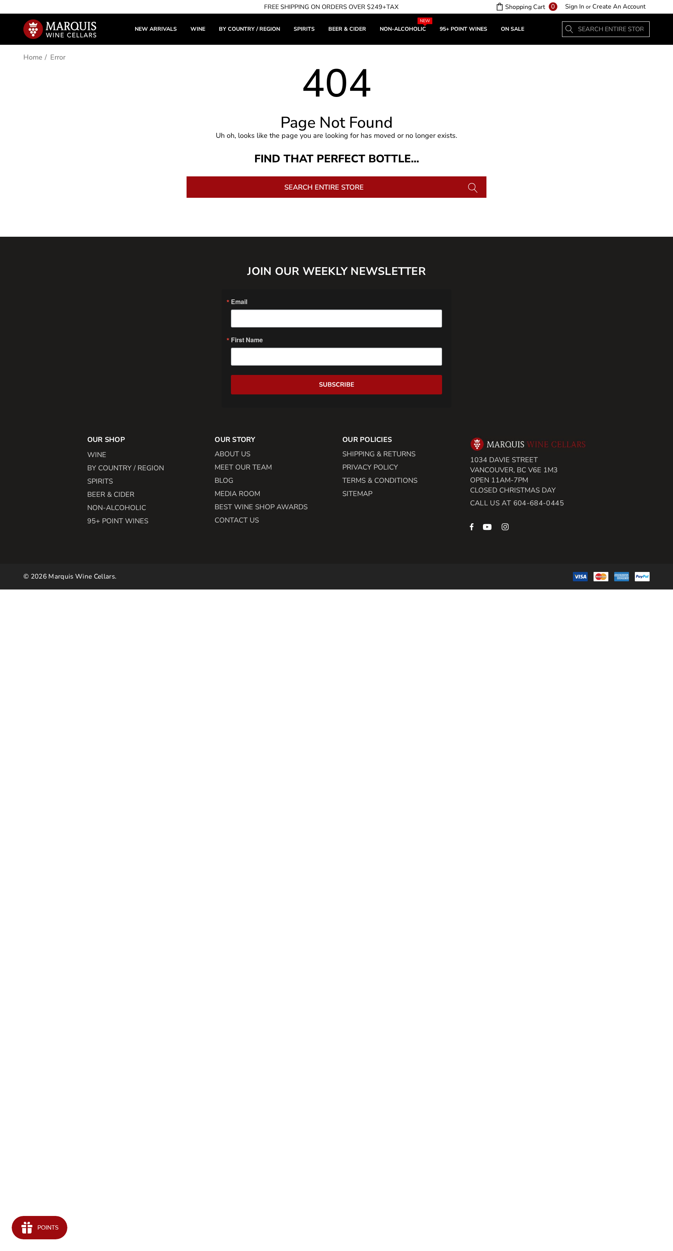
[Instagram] (506, 526)
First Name (247, 340)
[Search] (570, 29)
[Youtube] (488, 526)
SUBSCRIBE (336, 384)
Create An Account (619, 6)
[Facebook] (471, 526)
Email (239, 302)
